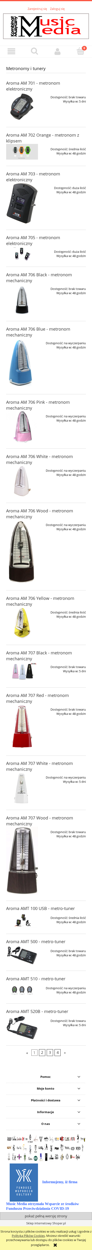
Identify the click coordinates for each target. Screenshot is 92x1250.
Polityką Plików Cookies (28, 1236)
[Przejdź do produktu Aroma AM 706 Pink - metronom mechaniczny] (22, 427)
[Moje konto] (57, 51)
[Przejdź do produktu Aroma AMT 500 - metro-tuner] (22, 955)
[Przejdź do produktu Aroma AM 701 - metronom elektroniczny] (22, 106)
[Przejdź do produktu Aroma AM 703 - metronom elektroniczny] (22, 203)
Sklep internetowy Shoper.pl (46, 1223)
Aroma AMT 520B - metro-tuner (37, 1011)
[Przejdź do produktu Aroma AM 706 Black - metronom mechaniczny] (22, 299)
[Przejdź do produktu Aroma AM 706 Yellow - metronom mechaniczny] (22, 623)
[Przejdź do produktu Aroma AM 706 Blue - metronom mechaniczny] (22, 363)
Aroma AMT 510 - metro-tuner (35, 978)
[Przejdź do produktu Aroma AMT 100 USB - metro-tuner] (22, 920)
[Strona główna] (46, 25)
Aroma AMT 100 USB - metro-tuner (40, 908)
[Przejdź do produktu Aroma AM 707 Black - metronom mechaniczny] (22, 672)
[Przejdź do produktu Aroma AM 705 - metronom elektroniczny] (22, 253)
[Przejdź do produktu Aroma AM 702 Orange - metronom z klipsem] (22, 152)
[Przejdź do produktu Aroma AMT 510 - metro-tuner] (22, 990)
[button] (11, 51)
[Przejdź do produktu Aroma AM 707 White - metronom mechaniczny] (22, 788)
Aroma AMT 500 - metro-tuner (35, 941)
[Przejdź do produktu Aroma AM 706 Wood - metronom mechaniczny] (22, 552)
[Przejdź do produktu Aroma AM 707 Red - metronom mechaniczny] (22, 727)
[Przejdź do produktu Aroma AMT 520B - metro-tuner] (22, 1028)
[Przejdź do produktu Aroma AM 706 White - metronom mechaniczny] (22, 481)
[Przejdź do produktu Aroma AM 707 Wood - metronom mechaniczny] (22, 861)
